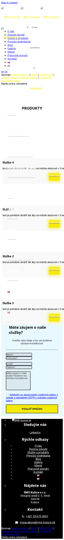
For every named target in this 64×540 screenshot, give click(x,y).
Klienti (11, 230)
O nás (11, 106)
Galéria (12, 209)
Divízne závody (18, 126)
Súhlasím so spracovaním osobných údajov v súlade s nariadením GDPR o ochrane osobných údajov (32, 397)
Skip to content (9, 2)
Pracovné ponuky (19, 250)
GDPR (34, 528)
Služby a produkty (20, 147)
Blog (10, 188)
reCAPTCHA (46, 74)
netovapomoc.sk (20, 74)
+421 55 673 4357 (37, 516)
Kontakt (12, 271)
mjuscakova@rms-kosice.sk (37, 522)
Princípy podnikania (21, 168)
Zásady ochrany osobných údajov (19, 77)
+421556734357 (36, 88)
